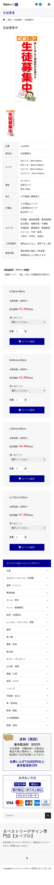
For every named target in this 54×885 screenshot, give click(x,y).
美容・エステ (12, 681)
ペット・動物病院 (14, 607)
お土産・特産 (12, 666)
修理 (8, 629)
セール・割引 (12, 600)
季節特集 (10, 592)
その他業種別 (12, 718)
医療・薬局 (11, 725)
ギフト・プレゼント (15, 659)
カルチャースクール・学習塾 (20, 578)
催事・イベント (13, 585)
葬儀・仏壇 (11, 673)
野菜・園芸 (11, 710)
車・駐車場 (11, 703)
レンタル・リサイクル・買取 (20, 622)
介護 (8, 570)
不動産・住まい (13, 696)
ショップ (10, 688)
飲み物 (9, 651)
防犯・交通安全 (13, 615)
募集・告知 (11, 644)
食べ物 (9, 637)
